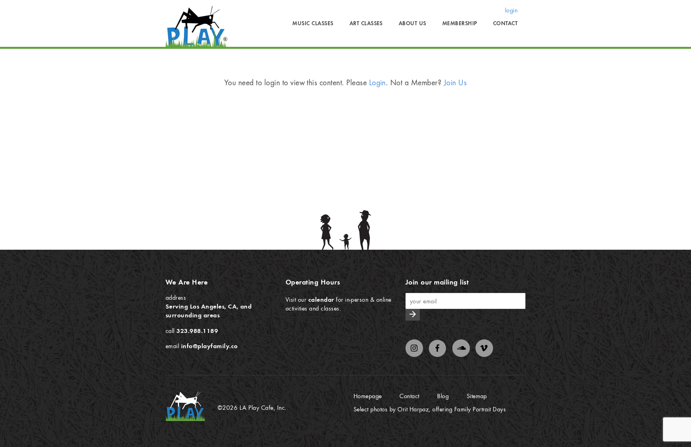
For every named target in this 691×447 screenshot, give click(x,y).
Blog (443, 396)
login (511, 10)
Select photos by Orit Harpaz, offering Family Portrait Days (429, 409)
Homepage (367, 396)
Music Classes (312, 23)
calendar (321, 299)
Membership (459, 23)
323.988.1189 (197, 331)
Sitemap (477, 396)
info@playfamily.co (209, 346)
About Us (412, 23)
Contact (505, 23)
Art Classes (366, 23)
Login (377, 82)
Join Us (455, 82)
